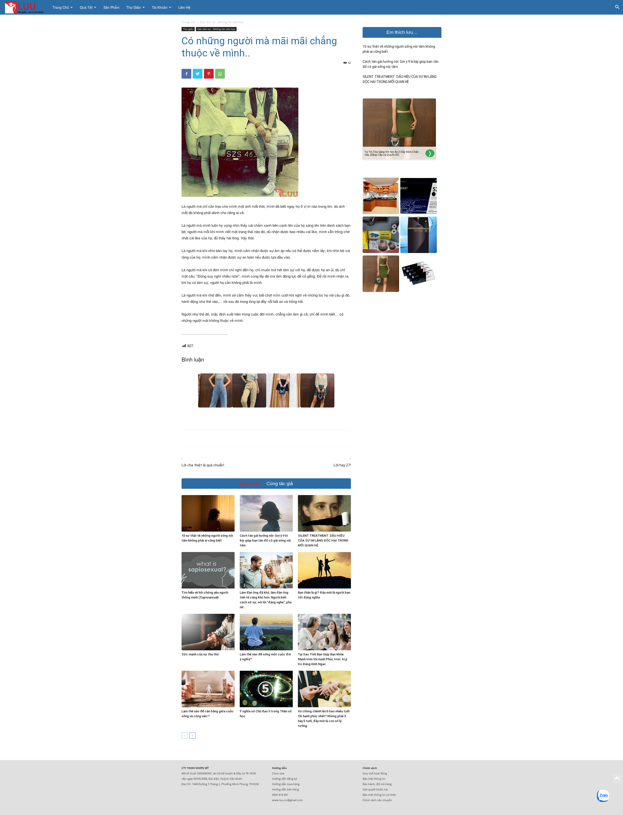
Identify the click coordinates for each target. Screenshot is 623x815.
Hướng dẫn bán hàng (285, 789)
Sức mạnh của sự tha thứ (200, 654)
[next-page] (192, 736)
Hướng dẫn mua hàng (286, 784)
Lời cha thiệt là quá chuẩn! (203, 465)
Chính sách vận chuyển (377, 800)
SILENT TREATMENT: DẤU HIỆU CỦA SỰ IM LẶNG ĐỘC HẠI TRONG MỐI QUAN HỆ (323, 540)
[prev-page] (185, 736)
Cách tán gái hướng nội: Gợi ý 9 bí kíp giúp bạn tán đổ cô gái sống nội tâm (265, 540)
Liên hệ (184, 7)
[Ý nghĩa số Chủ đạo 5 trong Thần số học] (266, 689)
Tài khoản (159, 7)
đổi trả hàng (384, 784)
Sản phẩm (111, 7)
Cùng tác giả (279, 483)
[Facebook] (186, 74)
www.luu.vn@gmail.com (287, 800)
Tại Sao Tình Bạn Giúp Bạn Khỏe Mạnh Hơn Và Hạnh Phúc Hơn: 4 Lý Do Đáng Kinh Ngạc (322, 659)
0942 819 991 (280, 795)
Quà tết (86, 7)
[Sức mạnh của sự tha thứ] (208, 632)
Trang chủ (61, 7)
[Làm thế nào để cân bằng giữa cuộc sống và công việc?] (208, 689)
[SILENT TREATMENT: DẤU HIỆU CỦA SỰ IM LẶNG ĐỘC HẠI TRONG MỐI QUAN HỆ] (324, 513)
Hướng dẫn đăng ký (284, 778)
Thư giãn (133, 7)
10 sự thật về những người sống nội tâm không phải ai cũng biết (399, 49)
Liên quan (250, 483)
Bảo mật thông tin (374, 778)
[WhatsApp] (220, 74)
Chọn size (278, 773)
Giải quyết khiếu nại (375, 789)
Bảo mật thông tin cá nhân (379, 795)
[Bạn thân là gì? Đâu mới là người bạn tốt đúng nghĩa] (324, 570)
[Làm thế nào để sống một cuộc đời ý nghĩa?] (266, 632)
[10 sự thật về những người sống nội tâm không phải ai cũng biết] (208, 513)
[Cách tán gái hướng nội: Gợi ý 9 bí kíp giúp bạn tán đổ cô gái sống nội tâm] (266, 513)
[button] (617, 7)
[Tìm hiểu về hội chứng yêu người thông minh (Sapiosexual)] (208, 570)
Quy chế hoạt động (375, 773)
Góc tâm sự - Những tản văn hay (216, 29)
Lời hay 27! (342, 465)
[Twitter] (197, 74)
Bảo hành (369, 784)
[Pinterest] (209, 74)
